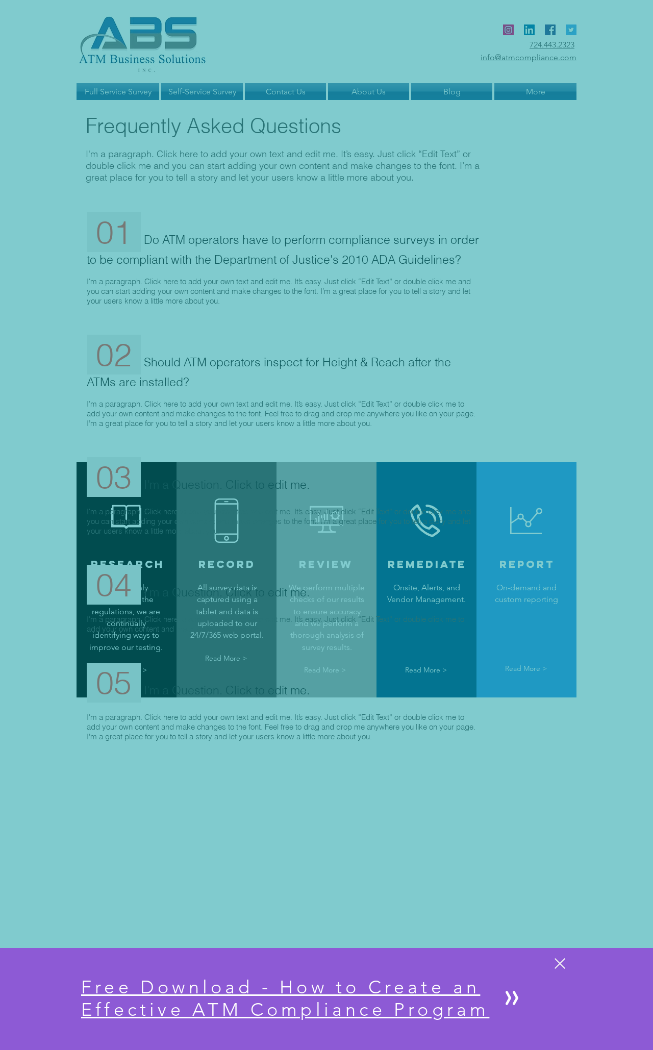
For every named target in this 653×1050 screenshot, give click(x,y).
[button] (560, 963)
